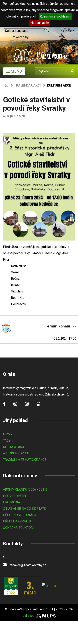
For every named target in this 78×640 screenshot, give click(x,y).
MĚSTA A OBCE (14, 447)
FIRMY (7, 434)
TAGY (6, 440)
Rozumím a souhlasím (55, 16)
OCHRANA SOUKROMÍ (19, 528)
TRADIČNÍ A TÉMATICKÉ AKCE (24, 460)
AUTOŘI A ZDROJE (16, 453)
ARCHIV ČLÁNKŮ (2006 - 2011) (25, 489)
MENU (16, 71)
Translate (23, 43)
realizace (28, 616)
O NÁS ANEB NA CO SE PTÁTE (24, 508)
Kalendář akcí (28, 85)
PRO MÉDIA (11, 502)
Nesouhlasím (40, 23)
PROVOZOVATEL (15, 496)
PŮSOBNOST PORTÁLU (19, 515)
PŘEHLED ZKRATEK (17, 521)
